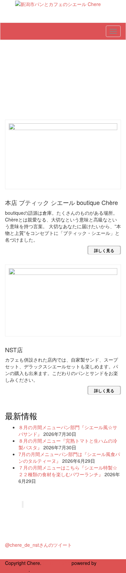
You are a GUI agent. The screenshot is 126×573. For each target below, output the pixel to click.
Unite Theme (56, 563)
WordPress (17, 569)
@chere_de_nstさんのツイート (38, 544)
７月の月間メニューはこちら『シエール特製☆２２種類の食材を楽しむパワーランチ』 (67, 471)
